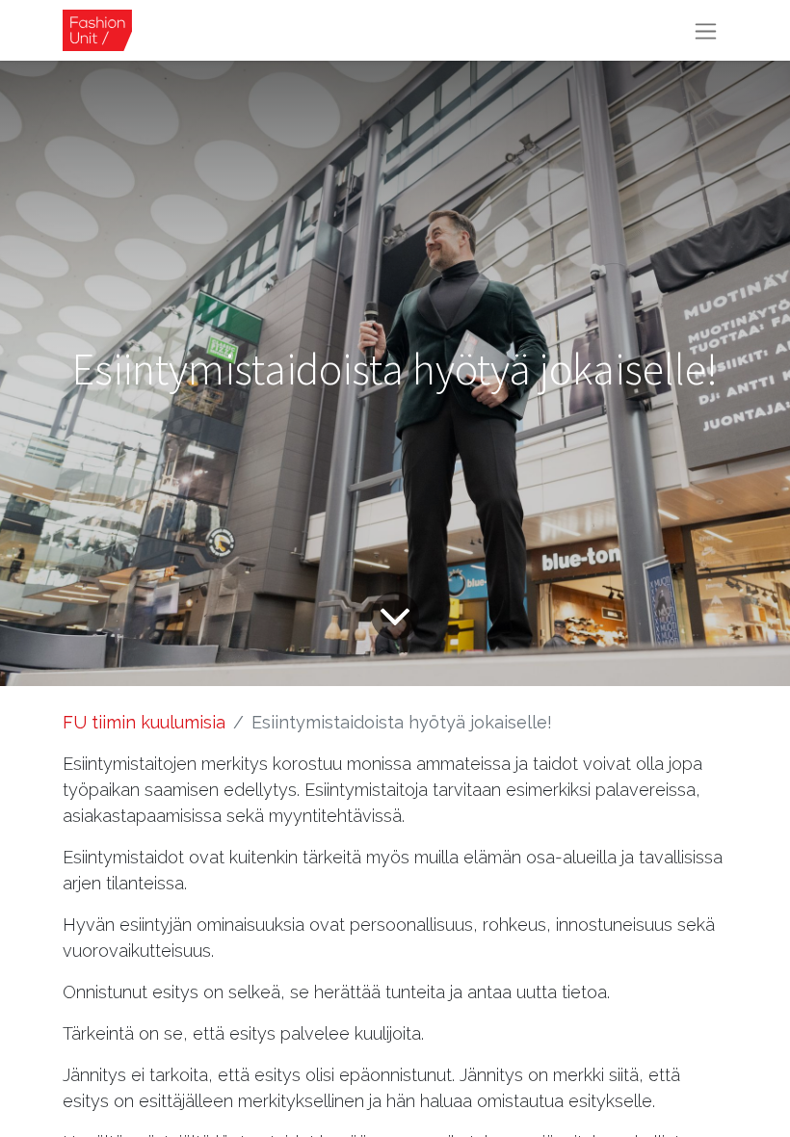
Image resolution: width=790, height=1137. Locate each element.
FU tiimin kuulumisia (144, 722)
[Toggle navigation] (705, 30)
